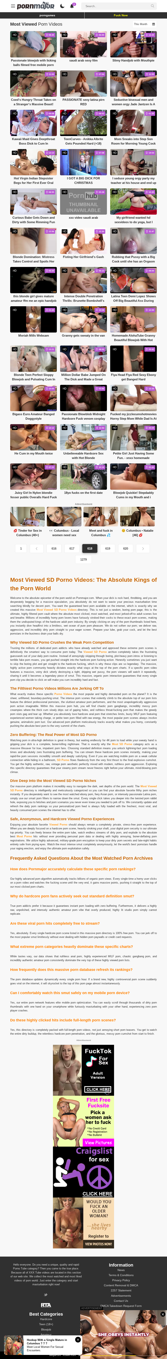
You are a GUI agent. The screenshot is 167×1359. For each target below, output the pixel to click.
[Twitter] (46, 1295)
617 (71, 548)
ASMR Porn (69, 1355)
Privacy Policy (121, 1280)
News (121, 1270)
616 (54, 548)
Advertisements (121, 1295)
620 (125, 548)
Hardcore (46, 1319)
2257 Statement (121, 1290)
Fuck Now (121, 15)
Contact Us (121, 1300)
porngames (47, 15)
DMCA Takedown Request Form (121, 1305)
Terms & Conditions (121, 1275)
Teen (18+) (46, 1324)
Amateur (46, 1334)
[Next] (143, 548)
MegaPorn (55, 1355)
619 (107, 548)
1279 (83, 559)
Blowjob (46, 1329)
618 (89, 548)
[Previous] (37, 548)
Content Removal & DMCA (121, 1285)
